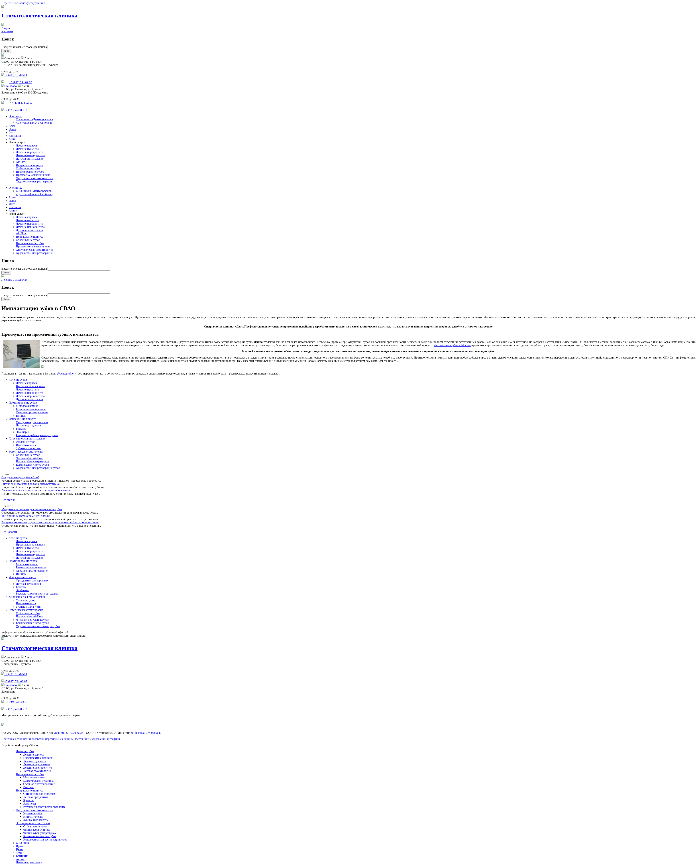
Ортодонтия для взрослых (32, 422)
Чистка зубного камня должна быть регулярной (30, 483)
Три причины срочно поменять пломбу (25, 515)
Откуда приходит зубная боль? (20, 477)
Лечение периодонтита (30, 155)
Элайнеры (22, 432)
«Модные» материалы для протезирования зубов (31, 509)
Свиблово (10, 85)
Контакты (15, 135)
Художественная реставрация (34, 181)
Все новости (9, 531)
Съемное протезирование (32, 412)
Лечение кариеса (26, 145)
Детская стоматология (29, 158)
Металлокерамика (27, 405)
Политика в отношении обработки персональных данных (37, 738)
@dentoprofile (65, 373)
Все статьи (8, 499)
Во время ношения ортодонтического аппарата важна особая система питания (50, 522)
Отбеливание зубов (28, 168)
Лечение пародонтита (29, 152)
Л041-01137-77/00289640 (146, 732)
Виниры (21, 415)
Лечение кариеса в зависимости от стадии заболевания (35, 490)
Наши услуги (17, 142)
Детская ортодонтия (28, 425)
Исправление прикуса (29, 165)
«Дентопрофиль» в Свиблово (34, 122)
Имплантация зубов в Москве (452, 345)
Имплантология (26, 445)
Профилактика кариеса (30, 386)
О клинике (15, 116)
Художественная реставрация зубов (38, 467)
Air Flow (21, 161)
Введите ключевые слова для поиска (24, 46)
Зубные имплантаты (28, 448)
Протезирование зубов (30, 171)
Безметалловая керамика (31, 409)
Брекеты (21, 428)
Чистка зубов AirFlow (29, 458)
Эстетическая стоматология (26, 451)
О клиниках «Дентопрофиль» (34, 119)
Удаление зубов (25, 441)
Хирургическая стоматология (34, 178)
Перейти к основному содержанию (23, 3)
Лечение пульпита (27, 148)
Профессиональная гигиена (33, 174)
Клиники (7, 31)
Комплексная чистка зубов (32, 464)
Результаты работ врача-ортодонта (37, 435)
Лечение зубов (18, 379)
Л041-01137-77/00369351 (69, 732)
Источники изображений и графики (97, 738)
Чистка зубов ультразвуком (32, 461)
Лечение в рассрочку (14, 279)
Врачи (12, 125)
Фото (12, 132)
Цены (12, 129)
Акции (5, 28)
